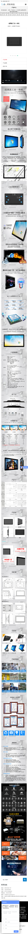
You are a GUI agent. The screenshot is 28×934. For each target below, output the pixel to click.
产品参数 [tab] (5, 63)
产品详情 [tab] (5, 59)
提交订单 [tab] (5, 66)
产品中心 (13, 10)
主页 (9, 10)
